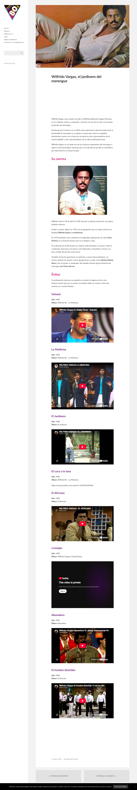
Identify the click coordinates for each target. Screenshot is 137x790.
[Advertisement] (82, 101)
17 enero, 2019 (56, 759)
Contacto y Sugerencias (14, 42)
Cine (5, 37)
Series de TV (8, 34)
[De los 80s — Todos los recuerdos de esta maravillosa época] (14, 13)
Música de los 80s (72, 759)
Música (7, 31)
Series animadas (10, 39)
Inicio (6, 28)
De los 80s (12, 63)
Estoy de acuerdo (120, 786)
